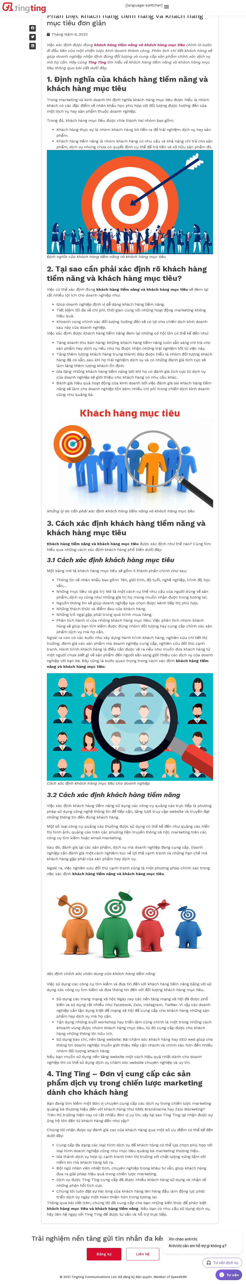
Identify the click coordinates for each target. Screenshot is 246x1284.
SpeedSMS (179, 1277)
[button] (166, 6)
